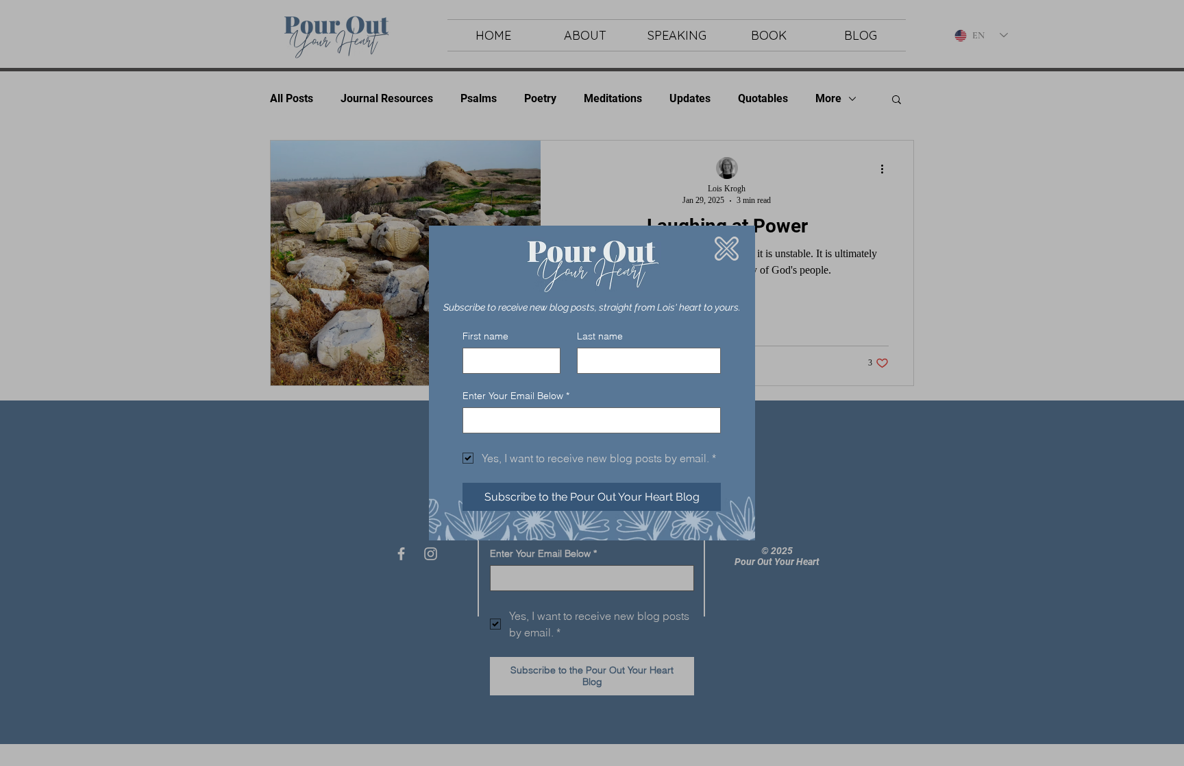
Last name (600, 336)
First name (485, 336)
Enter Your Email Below (516, 396)
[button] (727, 249)
